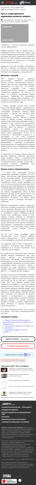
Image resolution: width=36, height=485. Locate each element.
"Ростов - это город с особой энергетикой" (21, 386)
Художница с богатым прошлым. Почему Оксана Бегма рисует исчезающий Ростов (21, 369)
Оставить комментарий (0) (18, 346)
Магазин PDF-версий (9, 410)
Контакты (5, 417)
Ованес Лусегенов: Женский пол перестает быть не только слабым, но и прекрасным (18, 322)
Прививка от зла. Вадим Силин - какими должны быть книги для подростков (20, 393)
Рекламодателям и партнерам (13, 419)
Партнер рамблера (17, 476)
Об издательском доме (10, 407)
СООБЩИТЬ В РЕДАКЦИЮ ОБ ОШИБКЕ (15, 422)
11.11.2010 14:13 (5, 7)
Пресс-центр (27, 407)
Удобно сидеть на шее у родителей (19, 380)
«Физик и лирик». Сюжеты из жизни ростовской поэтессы (19, 375)
